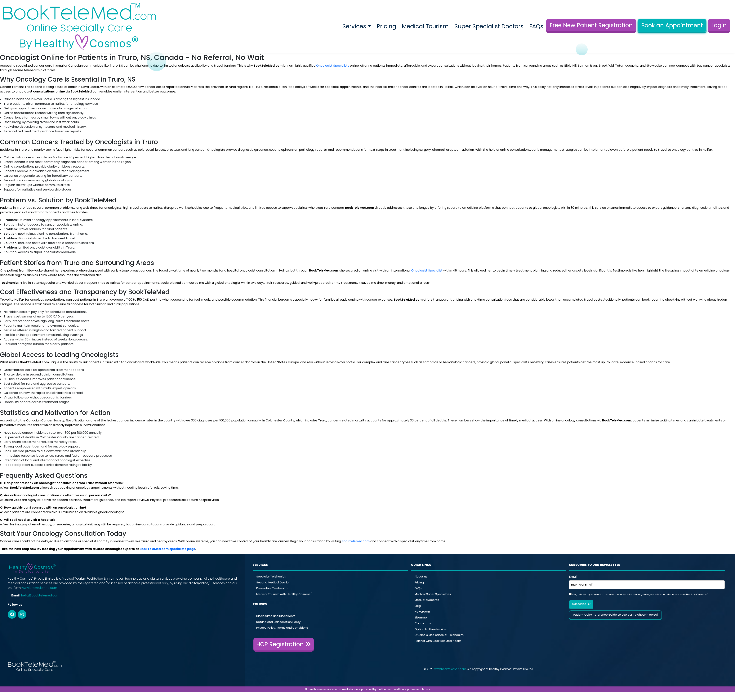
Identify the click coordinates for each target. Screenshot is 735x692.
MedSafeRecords (427, 600)
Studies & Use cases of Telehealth (439, 635)
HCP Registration (280, 644)
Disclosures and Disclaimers (275, 616)
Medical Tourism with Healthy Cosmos (284, 594)
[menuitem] (357, 26)
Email (574, 576)
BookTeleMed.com (356, 541)
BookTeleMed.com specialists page (167, 549)
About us (421, 576)
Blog (418, 606)
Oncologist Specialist (427, 270)
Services (354, 26)
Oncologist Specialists (332, 65)
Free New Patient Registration (591, 25)
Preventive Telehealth (271, 588)
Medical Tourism (425, 26)
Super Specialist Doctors (488, 26)
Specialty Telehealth (271, 576)
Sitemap (421, 617)
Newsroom (422, 611)
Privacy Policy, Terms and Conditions (282, 628)
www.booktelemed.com (39, 588)
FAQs (536, 26)
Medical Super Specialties (433, 594)
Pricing (386, 26)
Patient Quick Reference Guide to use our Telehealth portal (615, 615)
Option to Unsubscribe (431, 629)
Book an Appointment (672, 25)
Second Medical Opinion (273, 582)
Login (719, 25)
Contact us (423, 623)
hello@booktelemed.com (40, 595)
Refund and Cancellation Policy (278, 622)
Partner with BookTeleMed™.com (438, 641)
